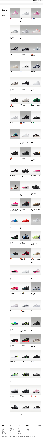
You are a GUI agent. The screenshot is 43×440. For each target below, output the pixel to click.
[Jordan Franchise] (25, 236)
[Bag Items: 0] (40, 2)
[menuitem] (37, 0)
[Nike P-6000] (36, 305)
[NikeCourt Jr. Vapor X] (15, 355)
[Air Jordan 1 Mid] (15, 48)
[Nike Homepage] (2, 2)
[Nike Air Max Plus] (15, 99)
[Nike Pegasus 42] (15, 373)
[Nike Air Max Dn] (15, 116)
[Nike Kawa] (36, 186)
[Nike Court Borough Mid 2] (36, 82)
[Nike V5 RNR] (15, 82)
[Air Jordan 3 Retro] (36, 30)
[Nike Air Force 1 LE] (25, 13)
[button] (5, 14)
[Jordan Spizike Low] (25, 30)
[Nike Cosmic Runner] (36, 390)
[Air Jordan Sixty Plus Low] (36, 287)
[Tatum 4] (15, 253)
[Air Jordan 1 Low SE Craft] (25, 152)
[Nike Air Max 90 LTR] (25, 390)
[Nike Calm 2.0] (25, 170)
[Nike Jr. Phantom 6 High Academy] (15, 236)
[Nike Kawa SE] (15, 406)
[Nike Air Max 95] (15, 390)
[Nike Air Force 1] (25, 66)
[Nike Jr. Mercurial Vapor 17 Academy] (36, 170)
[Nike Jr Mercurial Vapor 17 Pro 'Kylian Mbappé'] (36, 203)
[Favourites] (39, 2)
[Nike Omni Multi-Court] (25, 134)
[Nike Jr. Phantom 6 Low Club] (25, 355)
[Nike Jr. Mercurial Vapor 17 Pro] (15, 270)
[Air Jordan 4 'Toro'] (25, 253)
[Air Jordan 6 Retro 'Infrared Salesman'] (25, 203)
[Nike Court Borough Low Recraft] (25, 270)
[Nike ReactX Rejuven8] (36, 116)
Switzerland (40, 425)
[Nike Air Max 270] (25, 82)
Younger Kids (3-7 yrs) (4, 9)
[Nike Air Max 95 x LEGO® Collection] (36, 99)
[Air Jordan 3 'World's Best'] (15, 186)
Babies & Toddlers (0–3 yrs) (4, 10)
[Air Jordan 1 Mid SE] (15, 134)
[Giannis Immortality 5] (25, 322)
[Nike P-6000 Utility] (25, 305)
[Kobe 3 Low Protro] (36, 373)
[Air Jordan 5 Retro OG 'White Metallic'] (36, 219)
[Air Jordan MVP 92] (36, 13)
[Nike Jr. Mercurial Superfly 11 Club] (36, 270)
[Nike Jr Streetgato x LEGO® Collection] (15, 219)
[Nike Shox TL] (15, 152)
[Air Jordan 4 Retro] (25, 339)
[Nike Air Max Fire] (25, 287)
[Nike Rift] (36, 406)
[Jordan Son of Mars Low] (15, 13)
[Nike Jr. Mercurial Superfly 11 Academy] (25, 186)
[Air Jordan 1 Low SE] (15, 66)
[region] (4, 17)
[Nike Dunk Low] (15, 30)
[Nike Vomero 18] (36, 134)
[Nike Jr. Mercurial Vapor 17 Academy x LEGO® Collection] (15, 287)
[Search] (33, 2)
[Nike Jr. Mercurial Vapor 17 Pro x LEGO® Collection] (15, 322)
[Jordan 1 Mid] (36, 322)
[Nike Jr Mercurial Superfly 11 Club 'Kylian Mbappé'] (36, 253)
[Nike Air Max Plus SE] (15, 170)
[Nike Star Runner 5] (25, 99)
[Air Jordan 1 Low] (25, 48)
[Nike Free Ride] (36, 236)
